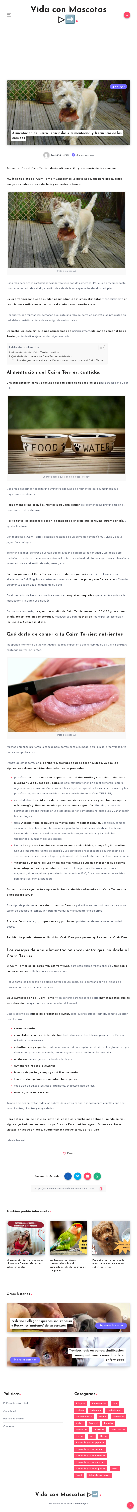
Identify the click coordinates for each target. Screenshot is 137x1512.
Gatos (79, 1423)
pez (92, 1436)
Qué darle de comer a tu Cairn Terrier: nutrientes (41, 356)
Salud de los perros (99, 1475)
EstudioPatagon (79, 1503)
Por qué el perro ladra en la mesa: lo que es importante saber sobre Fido (108, 1263)
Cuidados (95, 1410)
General (93, 1423)
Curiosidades (114, 1410)
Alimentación (99, 1403)
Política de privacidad (15, 1403)
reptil (115, 1469)
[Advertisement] (68, 55)
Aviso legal (9, 1411)
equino (102, 1416)
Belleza (80, 1410)
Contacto (8, 1426)
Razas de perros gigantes (90, 1442)
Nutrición (99, 1429)
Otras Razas (118, 1429)
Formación (118, 1416)
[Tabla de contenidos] (102, 347)
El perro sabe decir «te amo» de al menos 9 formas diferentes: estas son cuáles (25, 1263)
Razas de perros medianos (90, 1456)
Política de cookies (14, 1418)
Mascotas (81, 1429)
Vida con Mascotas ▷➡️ (68, 15)
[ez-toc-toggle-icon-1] (100, 347)
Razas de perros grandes (90, 1449)
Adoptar (80, 1403)
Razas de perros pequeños (90, 1469)
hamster (108, 1423)
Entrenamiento (84, 1416)
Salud (79, 1475)
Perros (71, 1153)
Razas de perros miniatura (90, 1462)
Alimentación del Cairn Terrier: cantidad (35, 352)
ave (115, 1403)
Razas (103, 1436)
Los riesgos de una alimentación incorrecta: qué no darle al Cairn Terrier (60, 360)
